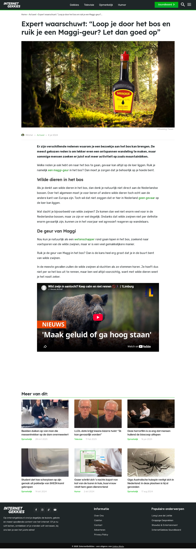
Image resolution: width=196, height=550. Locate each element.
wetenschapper (84, 239)
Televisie (78, 439)
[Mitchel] (23, 135)
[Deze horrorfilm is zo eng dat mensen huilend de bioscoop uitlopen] (151, 414)
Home (24, 14)
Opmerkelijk (26, 439)
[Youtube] (55, 509)
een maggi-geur (58, 170)
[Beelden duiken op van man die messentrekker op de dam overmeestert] (45, 414)
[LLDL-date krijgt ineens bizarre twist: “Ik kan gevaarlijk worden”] (98, 414)
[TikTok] (48, 509)
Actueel (32, 14)
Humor (77, 491)
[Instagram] (42, 509)
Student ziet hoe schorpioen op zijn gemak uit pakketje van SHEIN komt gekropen (42, 483)
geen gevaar (147, 198)
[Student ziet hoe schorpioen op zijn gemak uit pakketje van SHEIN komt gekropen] (45, 462)
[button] (183, 5)
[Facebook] (36, 509)
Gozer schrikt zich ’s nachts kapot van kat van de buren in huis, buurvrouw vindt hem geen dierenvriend (96, 483)
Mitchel (29, 135)
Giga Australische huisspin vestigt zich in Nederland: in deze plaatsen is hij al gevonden (150, 483)
